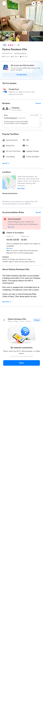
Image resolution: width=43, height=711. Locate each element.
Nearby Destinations (9, 193)
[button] (9, 182)
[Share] (39, 3)
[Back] (4, 3)
